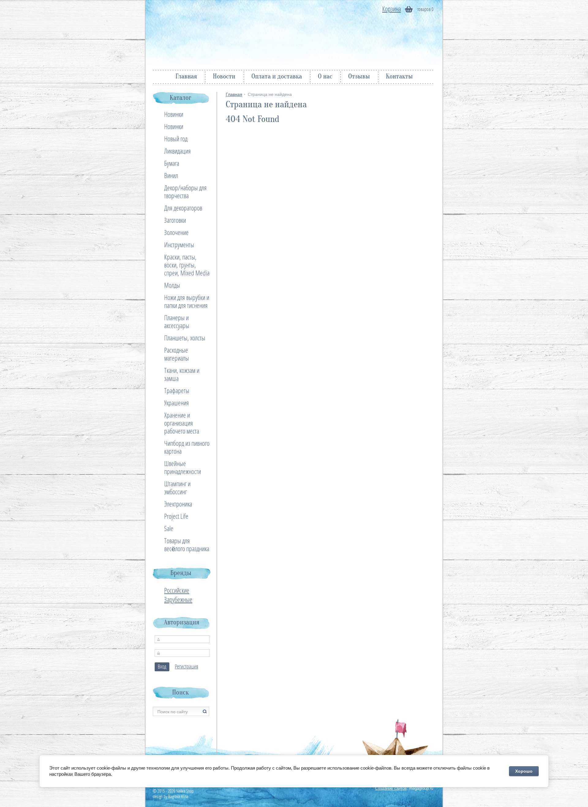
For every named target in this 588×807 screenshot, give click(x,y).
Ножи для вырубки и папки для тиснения (186, 302)
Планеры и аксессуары (176, 322)
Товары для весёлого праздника (186, 545)
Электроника (178, 504)
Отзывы (359, 77)
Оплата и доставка (276, 77)
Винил (171, 176)
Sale (168, 529)
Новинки (173, 115)
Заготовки (175, 221)
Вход (162, 667)
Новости (224, 77)
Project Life (176, 517)
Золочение (176, 233)
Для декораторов (183, 208)
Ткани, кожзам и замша (181, 375)
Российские (176, 591)
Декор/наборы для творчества (185, 192)
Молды (172, 286)
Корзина (391, 9)
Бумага (171, 164)
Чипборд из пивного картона (186, 448)
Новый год (175, 139)
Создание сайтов (391, 788)
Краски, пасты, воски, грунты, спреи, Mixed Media (186, 265)
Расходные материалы (176, 354)
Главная (186, 77)
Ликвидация (177, 151)
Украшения (176, 403)
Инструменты (179, 245)
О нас (325, 77)
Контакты (399, 77)
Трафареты (176, 391)
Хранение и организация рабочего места (181, 423)
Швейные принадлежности (182, 468)
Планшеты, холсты (184, 338)
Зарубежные (178, 600)
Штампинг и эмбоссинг (177, 488)
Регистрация (186, 667)
